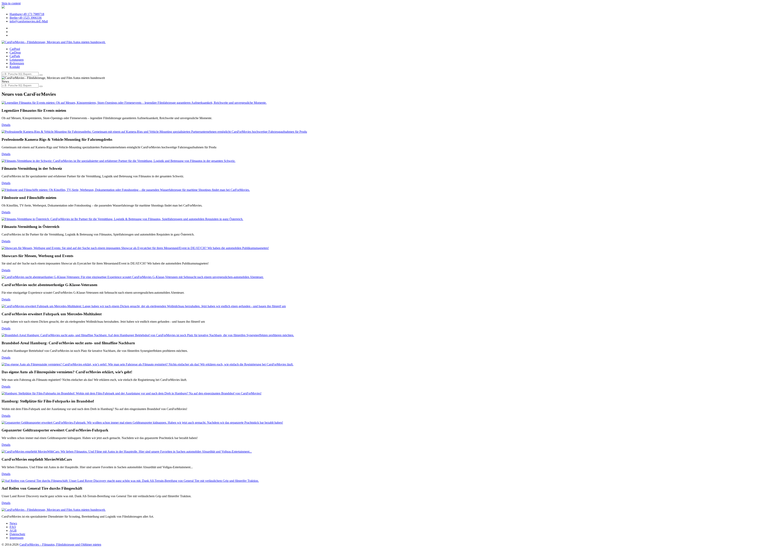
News (13, 523)
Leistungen (17, 59)
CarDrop (15, 52)
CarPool (15, 49)
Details (6, 125)
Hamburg (27, 14)
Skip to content (11, 3)
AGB (13, 530)
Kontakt (15, 67)
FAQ (13, 527)
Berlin (26, 17)
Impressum (16, 537)
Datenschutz (17, 534)
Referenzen (17, 63)
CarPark (15, 56)
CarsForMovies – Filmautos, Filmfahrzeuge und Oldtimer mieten (60, 544)
